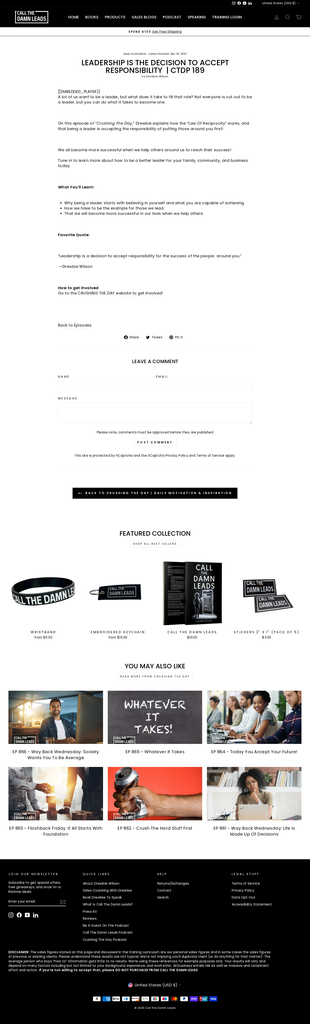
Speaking (197, 17)
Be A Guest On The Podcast (106, 925)
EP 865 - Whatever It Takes (155, 752)
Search (163, 897)
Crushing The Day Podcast (105, 939)
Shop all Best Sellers (155, 544)
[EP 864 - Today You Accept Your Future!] (254, 717)
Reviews (90, 918)
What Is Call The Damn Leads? (108, 904)
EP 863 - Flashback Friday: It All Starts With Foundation (55, 831)
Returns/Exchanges (173, 883)
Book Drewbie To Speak (102, 897)
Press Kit (90, 911)
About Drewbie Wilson (101, 883)
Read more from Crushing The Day (155, 676)
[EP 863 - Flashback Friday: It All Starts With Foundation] (55, 793)
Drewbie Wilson (157, 76)
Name (64, 376)
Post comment (155, 442)
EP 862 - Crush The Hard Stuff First (155, 828)
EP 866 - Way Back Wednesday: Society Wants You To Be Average (55, 755)
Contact (164, 890)
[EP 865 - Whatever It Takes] (155, 717)
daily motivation (135, 54)
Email (162, 376)
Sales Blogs (144, 17)
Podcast (172, 17)
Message (68, 398)
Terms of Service (210, 455)
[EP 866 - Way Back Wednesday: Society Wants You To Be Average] (55, 717)
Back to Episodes (75, 325)
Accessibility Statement (252, 904)
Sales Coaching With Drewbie (107, 890)
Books (91, 17)
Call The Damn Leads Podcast (108, 932)
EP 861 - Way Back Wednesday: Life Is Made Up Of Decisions (254, 831)
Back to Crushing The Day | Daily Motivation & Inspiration (158, 493)
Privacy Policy (177, 455)
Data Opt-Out (243, 897)
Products (115, 17)
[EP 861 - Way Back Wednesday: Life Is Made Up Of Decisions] (254, 793)
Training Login (227, 17)
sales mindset (159, 54)
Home (73, 17)
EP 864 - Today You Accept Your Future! (254, 752)
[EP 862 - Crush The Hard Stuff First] (155, 793)
